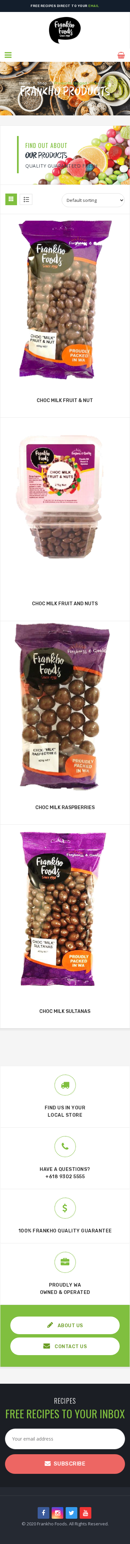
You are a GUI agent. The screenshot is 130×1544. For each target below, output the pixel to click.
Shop (42, 83)
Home (24, 83)
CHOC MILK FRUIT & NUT (65, 400)
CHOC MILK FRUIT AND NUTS (65, 604)
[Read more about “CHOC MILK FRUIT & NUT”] (65, 381)
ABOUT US (69, 1326)
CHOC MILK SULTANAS (64, 1011)
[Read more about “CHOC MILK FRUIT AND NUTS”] (65, 584)
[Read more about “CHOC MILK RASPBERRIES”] (65, 788)
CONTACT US (70, 1346)
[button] (62, 281)
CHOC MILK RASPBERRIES (65, 807)
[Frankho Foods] (65, 30)
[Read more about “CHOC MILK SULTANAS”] (65, 992)
